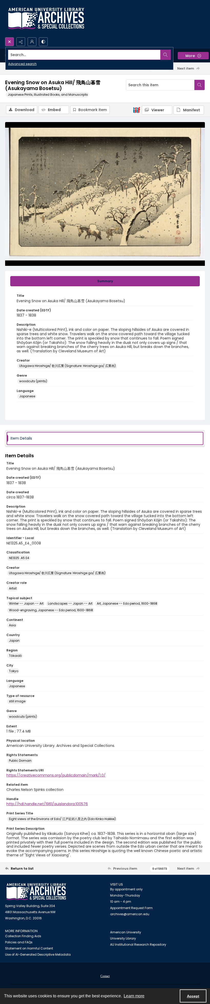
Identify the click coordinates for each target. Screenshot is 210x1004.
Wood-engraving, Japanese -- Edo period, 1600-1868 (51, 610)
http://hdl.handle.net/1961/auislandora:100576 (47, 803)
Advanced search (22, 64)
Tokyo (13, 671)
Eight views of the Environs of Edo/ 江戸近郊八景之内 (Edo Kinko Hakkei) (62, 819)
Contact (105, 976)
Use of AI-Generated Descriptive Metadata (38, 954)
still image (17, 701)
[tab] (105, 281)
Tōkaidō (15, 655)
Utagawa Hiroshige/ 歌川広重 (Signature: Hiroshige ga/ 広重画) (67, 366)
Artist (13, 588)
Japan (14, 640)
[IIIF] (136, 109)
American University (125, 932)
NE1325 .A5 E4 (19, 558)
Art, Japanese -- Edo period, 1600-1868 (127, 603)
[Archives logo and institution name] (46, 19)
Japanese (27, 396)
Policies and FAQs (19, 942)
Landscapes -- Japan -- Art (70, 603)
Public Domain (20, 760)
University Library (123, 938)
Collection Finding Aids (23, 936)
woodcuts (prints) (33, 381)
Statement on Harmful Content (29, 948)
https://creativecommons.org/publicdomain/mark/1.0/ (56, 775)
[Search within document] (199, 85)
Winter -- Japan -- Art (26, 603)
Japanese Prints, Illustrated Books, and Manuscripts (48, 94)
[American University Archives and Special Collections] (36, 891)
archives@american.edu (129, 914)
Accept (193, 996)
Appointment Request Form (131, 908)
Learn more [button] (134, 996)
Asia (12, 625)
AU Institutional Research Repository (138, 944)
